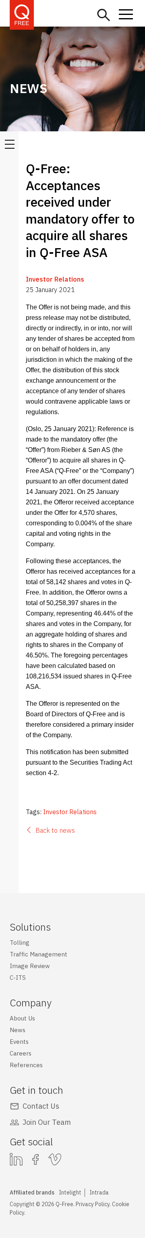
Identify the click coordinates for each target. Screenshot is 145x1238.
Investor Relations (55, 279)
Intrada (99, 1192)
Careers (20, 1053)
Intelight (70, 1192)
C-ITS (18, 977)
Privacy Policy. (93, 1204)
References (26, 1065)
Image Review (30, 966)
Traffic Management (38, 954)
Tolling (19, 942)
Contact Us (41, 1106)
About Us (22, 1018)
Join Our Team (47, 1122)
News (17, 1030)
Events (19, 1041)
